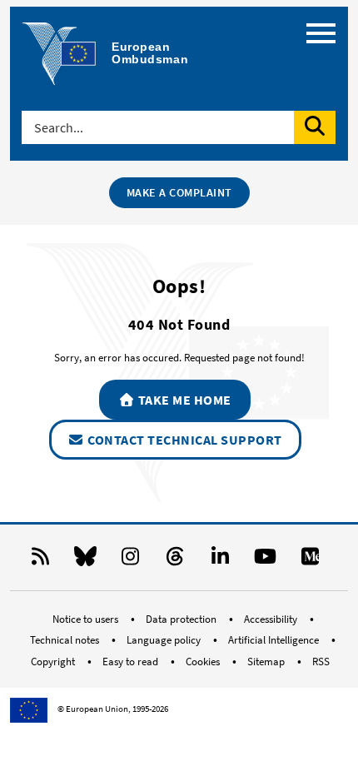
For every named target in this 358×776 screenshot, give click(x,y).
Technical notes (66, 640)
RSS (321, 661)
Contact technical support (183, 439)
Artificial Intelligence (274, 640)
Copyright (54, 661)
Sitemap (267, 661)
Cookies (204, 661)
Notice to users (86, 619)
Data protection (182, 619)
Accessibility (272, 619)
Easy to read (131, 661)
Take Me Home (183, 399)
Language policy (165, 640)
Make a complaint (179, 192)
